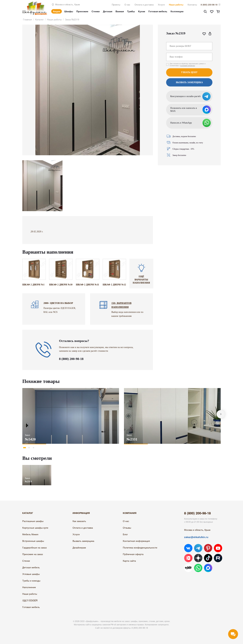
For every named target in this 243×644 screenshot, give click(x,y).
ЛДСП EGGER (30, 600)
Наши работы (176, 4)
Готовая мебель (157, 11)
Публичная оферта (133, 554)
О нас (127, 4)
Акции (56, 11)
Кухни (141, 11)
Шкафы (68, 11)
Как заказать (79, 521)
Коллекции (177, 11)
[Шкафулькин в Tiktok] (208, 558)
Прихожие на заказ (32, 554)
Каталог (39, 19)
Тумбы (131, 11)
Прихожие (82, 11)
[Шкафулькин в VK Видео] (188, 558)
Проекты (116, 4)
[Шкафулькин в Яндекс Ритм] (188, 568)
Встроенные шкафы (33, 540)
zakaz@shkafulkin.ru (196, 537)
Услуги (161, 4)
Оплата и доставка (144, 4)
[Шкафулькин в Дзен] (198, 558)
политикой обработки (187, 65)
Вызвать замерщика (83, 540)
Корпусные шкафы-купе (35, 527)
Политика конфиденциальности (140, 547)
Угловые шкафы (31, 574)
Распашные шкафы (32, 521)
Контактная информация (136, 540)
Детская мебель (31, 567)
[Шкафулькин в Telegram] (198, 548)
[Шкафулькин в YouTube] (218, 548)
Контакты (192, 4)
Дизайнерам (79, 547)
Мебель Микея (30, 534)
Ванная (120, 11)
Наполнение (29, 587)
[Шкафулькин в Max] (208, 568)
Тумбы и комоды (31, 580)
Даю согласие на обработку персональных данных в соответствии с (187, 64)
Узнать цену (189, 72)
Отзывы (127, 527)
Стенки (96, 11)
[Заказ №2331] (172, 416)
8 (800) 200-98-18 (209, 4)
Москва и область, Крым (67, 4)
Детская (107, 11)
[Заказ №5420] (70, 416)
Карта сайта (129, 560)
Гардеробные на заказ (34, 547)
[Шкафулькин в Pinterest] (208, 548)
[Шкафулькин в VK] (188, 548)
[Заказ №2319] (36, 466)
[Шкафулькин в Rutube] (218, 558)
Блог (125, 534)
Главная (27, 19)
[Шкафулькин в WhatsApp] (198, 568)
